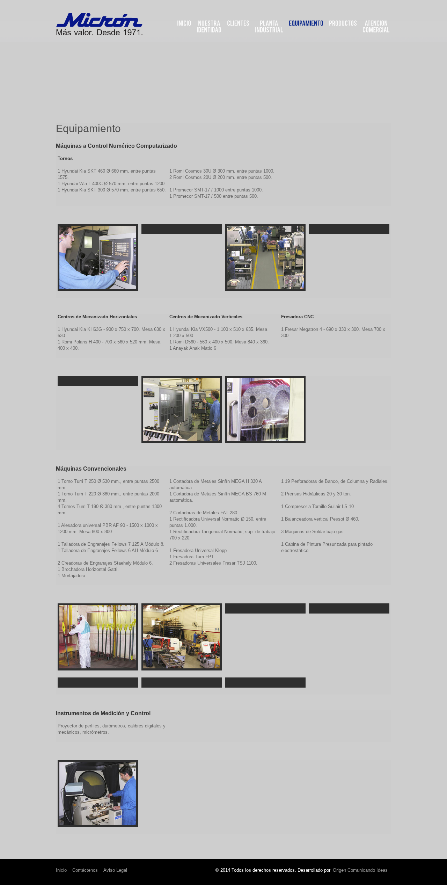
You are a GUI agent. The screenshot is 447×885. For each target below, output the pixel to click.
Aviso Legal (115, 870)
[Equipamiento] (306, 23)
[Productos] (343, 23)
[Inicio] (184, 23)
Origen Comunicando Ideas (360, 870)
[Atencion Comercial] (376, 26)
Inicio (61, 870)
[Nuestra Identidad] (209, 26)
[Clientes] (238, 23)
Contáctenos (85, 870)
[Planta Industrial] (269, 26)
